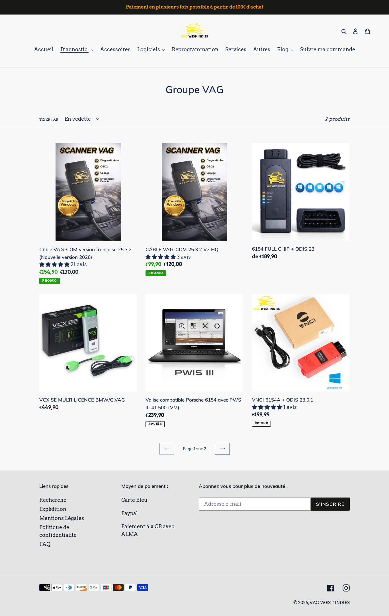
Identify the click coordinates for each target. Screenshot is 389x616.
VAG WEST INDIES (330, 602)
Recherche (52, 500)
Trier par (48, 119)
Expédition (52, 509)
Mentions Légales (61, 518)
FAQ (44, 544)
